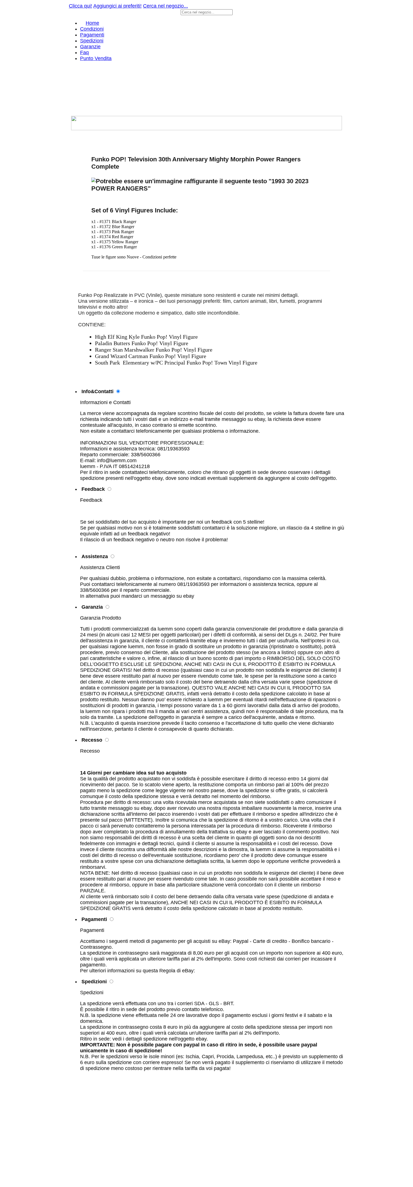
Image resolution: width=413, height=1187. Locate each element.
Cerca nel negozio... (165, 6)
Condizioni (92, 29)
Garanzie (90, 46)
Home (92, 23)
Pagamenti (92, 35)
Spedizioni (91, 40)
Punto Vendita (96, 58)
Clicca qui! (80, 6)
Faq (84, 52)
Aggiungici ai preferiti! (117, 6)
